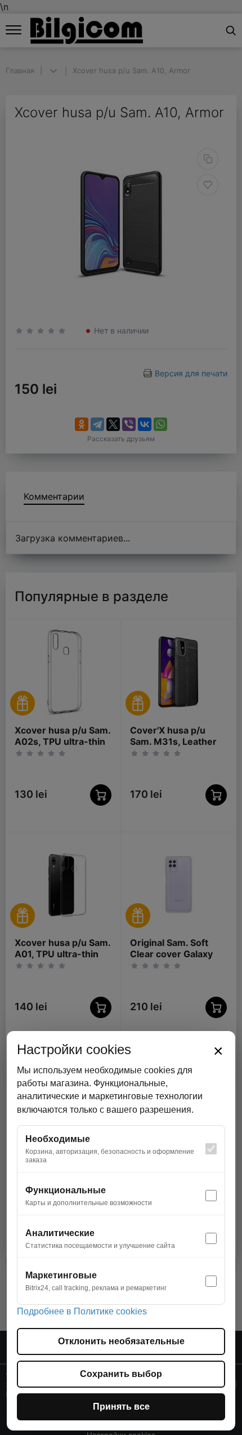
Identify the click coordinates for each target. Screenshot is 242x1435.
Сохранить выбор (121, 1374)
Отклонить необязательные (121, 1341)
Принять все (121, 1406)
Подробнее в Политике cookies (82, 1311)
